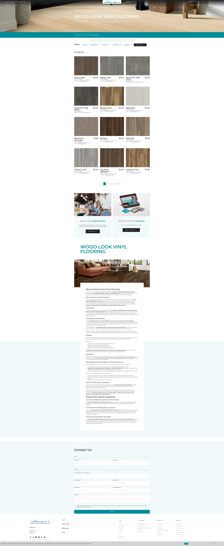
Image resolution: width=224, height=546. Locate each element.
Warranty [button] (127, 44)
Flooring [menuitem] (120, 523)
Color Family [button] (116, 44)
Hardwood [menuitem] (121, 528)
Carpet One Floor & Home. (38, 539)
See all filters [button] (139, 44)
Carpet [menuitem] (120, 530)
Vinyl (87, 10)
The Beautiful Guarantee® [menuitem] (162, 530)
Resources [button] (15, 5)
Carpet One (76, 10)
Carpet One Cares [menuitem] (180, 528)
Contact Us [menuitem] (178, 530)
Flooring (82, 10)
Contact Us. (97, 34)
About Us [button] (23, 5)
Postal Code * (77, 487)
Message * (76, 494)
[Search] (132, 40)
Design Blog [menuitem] (140, 531)
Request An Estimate (207, 5)
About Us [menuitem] (178, 523)
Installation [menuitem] (159, 534)
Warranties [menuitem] (159, 532)
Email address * (116, 480)
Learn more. (89, 543)
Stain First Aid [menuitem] (160, 525)
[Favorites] (216, 5)
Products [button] (7, 5)
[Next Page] (123, 183)
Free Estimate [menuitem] (122, 536)
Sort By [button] (87, 52)
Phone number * (77, 480)
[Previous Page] (101, 183)
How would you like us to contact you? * (82, 472)
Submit (112, 511)
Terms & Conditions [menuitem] (180, 532)
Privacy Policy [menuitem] (179, 534)
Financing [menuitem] (121, 538)
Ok (186, 543)
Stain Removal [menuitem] (160, 523)
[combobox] (110, 40)
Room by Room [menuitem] (179, 525)
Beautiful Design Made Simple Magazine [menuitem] (144, 529)
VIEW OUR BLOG (91, 231)
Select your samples (130, 229)
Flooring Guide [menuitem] (160, 528)
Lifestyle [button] (104, 44)
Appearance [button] (94, 44)
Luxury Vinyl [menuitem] (121, 525)
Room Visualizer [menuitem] (141, 523)
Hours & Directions (194, 5)
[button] (214, 5)
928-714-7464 (23, 2)
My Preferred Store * (117, 487)
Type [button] (84, 44)
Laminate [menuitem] (121, 532)
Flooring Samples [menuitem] (141, 525)
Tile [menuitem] (119, 534)
